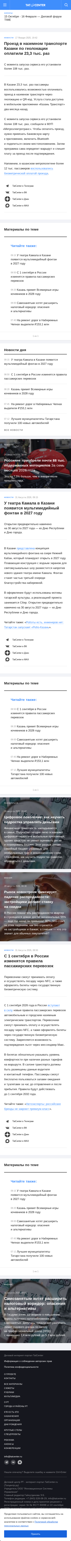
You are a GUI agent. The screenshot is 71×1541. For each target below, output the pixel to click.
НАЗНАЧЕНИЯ (11, 1416)
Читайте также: (24, 246)
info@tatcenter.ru (13, 1456)
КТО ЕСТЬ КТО (11, 1412)
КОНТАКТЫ (10, 1378)
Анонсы (8, 13)
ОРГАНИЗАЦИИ (12, 1420)
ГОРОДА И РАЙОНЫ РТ (16, 1406)
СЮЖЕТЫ (9, 1388)
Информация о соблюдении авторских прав (28, 1361)
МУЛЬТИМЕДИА (12, 1396)
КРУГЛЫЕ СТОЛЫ (13, 1430)
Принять (35, 1534)
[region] (35, 1524)
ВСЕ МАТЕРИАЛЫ (13, 1384)
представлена (26, 548)
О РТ (6, 1402)
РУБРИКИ (9, 1392)
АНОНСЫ (9, 1444)
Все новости (13, 430)
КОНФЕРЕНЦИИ (12, 1448)
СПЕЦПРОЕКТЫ (12, 1434)
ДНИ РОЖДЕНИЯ (13, 1424)
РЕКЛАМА (9, 1440)
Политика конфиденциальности (21, 1367)
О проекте (10, 1374)
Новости (9, 38)
